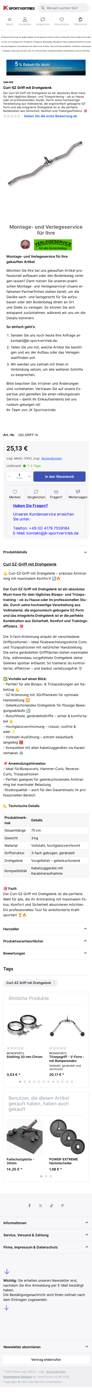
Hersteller (11, 929)
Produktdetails (15, 552)
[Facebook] (29, 1205)
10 (62, 1082)
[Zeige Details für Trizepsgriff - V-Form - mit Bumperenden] (67, 1026)
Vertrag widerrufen (46, 1360)
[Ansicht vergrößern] (46, 164)
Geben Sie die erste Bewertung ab (50, 116)
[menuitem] (30, 983)
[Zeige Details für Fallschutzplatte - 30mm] (25, 1137)
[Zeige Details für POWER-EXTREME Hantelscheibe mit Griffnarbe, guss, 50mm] (67, 1137)
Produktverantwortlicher (23, 941)
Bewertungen (14, 953)
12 (72, 1082)
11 (67, 1082)
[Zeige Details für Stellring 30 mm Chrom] (25, 1026)
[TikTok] (51, 1205)
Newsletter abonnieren (22, 1347)
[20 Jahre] (46, 66)
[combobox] (63, 7)
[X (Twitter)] (40, 1205)
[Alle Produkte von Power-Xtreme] (8, 82)
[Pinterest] (62, 1205)
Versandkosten (51, 458)
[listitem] (46, 164)
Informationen (15, 1223)
